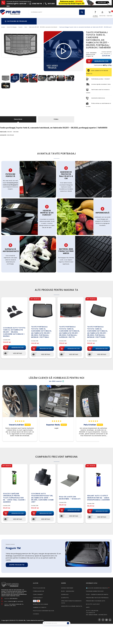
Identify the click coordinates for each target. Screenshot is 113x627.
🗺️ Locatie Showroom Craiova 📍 (98, 588)
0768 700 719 (37, 4)
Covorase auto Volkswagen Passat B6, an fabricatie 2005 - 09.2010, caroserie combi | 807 (42, 497)
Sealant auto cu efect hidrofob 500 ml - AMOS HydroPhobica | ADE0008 (98, 498)
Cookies (36, 614)
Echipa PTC (65, 598)
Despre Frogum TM (16, 565)
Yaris (25, 27)
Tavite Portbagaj (12, 27)
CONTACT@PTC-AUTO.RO (15, 601)
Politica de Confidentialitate (43, 611)
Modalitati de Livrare (40, 604)
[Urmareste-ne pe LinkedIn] (110, 619)
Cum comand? (38, 594)
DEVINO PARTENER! (67, 588)
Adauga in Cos (17, 347)
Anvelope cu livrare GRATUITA (71, 606)
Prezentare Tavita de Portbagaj (97, 598)
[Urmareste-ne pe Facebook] (99, 619)
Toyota (20, 27)
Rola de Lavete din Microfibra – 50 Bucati (70, 498)
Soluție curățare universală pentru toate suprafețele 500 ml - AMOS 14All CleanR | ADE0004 (14, 497)
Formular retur (38, 591)
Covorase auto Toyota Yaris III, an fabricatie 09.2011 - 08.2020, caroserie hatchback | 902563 (14, 332)
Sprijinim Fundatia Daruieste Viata (71, 602)
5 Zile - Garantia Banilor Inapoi (97, 594)
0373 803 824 (13, 598)
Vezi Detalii (17, 353)
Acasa (3, 27)
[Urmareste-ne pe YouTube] (106, 619)
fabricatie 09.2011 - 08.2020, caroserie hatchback (43, 27)
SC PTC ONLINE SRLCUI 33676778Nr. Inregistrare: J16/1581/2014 (96, 613)
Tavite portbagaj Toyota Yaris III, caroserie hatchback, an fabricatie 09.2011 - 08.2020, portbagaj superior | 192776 (69, 332)
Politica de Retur (39, 588)
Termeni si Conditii (39, 607)
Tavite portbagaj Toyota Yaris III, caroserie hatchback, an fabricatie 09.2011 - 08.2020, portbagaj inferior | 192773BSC (41, 332)
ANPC (88, 607)
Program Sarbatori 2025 (94, 591)
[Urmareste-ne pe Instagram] (103, 619)
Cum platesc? (38, 598)
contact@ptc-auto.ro (16, 4)
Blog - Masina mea (67, 591)
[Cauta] (82, 12)
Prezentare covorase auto (95, 601)
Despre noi (65, 594)
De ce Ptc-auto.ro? (93, 604)
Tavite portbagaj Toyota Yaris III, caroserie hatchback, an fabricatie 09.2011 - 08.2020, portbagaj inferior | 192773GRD (97, 332)
